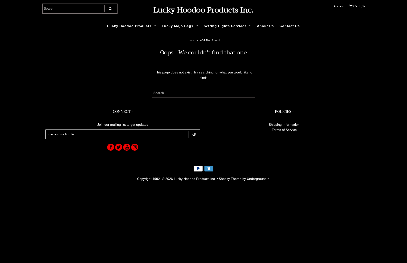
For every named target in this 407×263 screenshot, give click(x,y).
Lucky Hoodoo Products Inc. (203, 10)
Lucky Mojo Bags (177, 26)
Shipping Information (284, 124)
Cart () (358, 6)
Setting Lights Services (225, 26)
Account (340, 6)
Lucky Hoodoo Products (129, 26)
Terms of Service (284, 130)
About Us (265, 26)
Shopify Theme (230, 179)
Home (190, 40)
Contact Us (290, 26)
